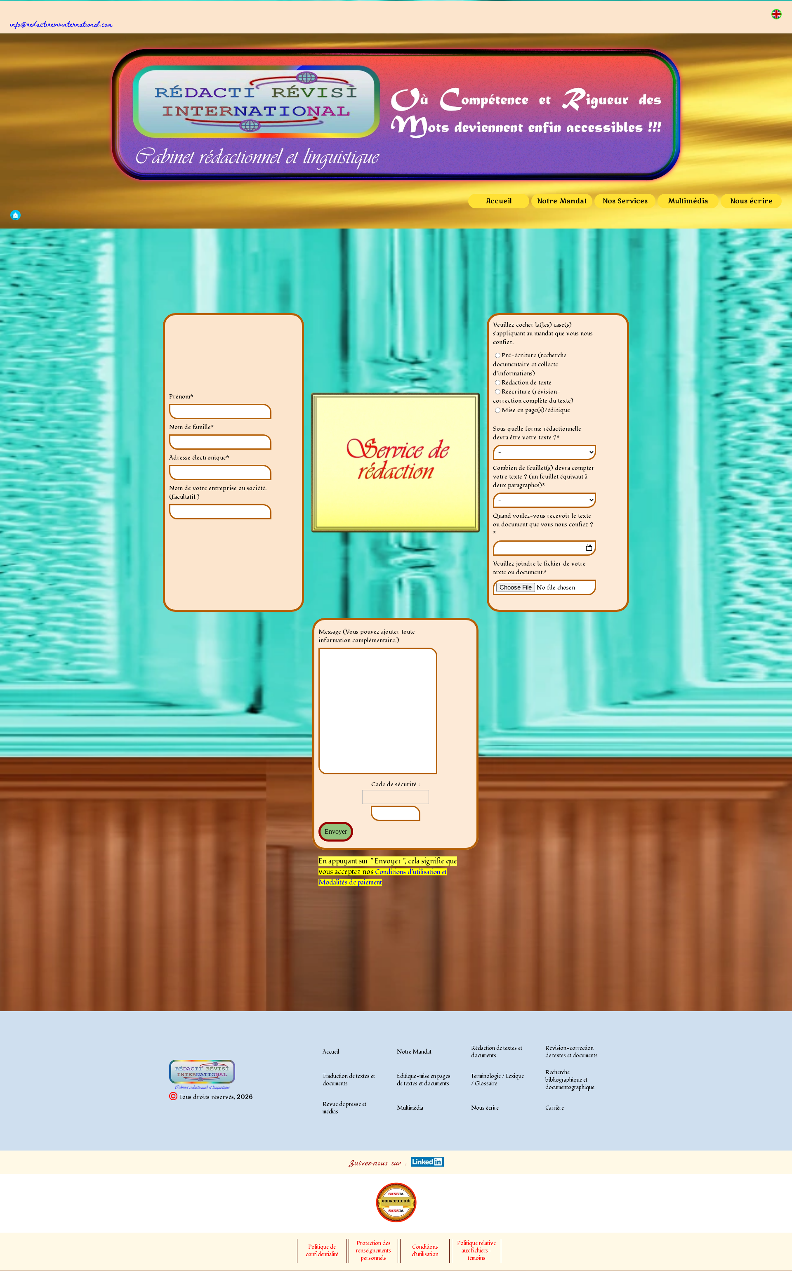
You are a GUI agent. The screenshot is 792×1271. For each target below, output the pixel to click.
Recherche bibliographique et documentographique (569, 1080)
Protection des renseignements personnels (373, 1251)
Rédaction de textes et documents (496, 1052)
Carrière (554, 1108)
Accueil (499, 201)
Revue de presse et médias (344, 1108)
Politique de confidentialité (322, 1250)
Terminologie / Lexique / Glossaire (497, 1080)
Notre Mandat (562, 201)
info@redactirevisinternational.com (61, 23)
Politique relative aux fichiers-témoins (476, 1251)
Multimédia (688, 201)
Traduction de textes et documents (349, 1080)
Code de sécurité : (395, 784)
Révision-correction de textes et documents (571, 1052)
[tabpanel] (401, 24)
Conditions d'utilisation (407, 872)
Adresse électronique (199, 457)
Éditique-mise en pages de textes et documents (423, 1080)
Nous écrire (751, 201)
